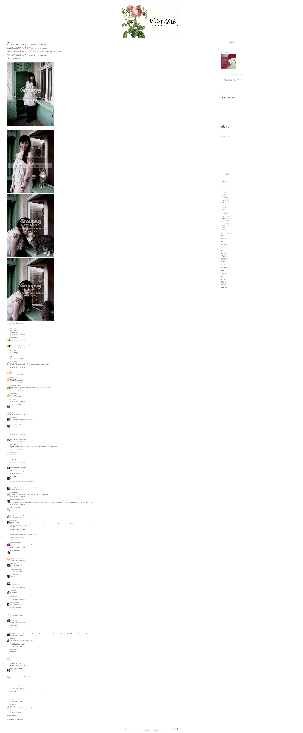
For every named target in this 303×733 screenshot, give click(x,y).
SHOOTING (223, 278)
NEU (222, 262)
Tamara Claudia (13, 404)
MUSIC (222, 261)
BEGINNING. (225, 211)
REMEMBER (223, 273)
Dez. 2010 (225, 197)
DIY (221, 242)
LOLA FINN (12, 370)
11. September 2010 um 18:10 (17, 539)
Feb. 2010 (225, 223)
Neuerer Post (9, 717)
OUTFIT (11, 324)
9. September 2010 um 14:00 (17, 504)
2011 (223, 194)
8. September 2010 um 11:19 (17, 407)
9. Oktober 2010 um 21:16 (17, 712)
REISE (14, 324)
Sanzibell (12, 337)
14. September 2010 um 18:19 (17, 622)
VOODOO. (225, 207)
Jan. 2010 (225, 225)
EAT (221, 247)
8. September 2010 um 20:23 (17, 456)
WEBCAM (223, 284)
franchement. (12, 507)
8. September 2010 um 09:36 (17, 390)
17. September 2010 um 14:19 (17, 665)
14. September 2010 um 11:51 (17, 615)
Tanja (11, 612)
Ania (11, 638)
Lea (11, 410)
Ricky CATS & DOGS (14, 499)
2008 (223, 229)
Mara (11, 361)
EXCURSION (223, 252)
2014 (223, 188)
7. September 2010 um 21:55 (17, 367)
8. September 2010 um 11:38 (17, 414)
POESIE (222, 268)
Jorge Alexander (13, 618)
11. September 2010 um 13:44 (17, 517)
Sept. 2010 (225, 202)
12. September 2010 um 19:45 (17, 577)
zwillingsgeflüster (13, 668)
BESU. (8, 42)
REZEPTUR (223, 275)
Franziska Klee (13, 542)
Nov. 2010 (225, 199)
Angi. (11, 343)
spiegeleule (12, 550)
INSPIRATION (223, 258)
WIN (222, 285)
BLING (222, 241)
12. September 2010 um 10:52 (17, 560)
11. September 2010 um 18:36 (17, 547)
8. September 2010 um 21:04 (17, 462)
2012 (223, 192)
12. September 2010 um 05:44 (17, 553)
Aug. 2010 (225, 213)
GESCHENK (223, 255)
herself (11, 452)
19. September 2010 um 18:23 (17, 701)
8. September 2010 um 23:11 (17, 482)
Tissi (11, 590)
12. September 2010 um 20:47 (17, 587)
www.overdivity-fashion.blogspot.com (17, 644)
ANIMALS (223, 236)
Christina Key (12, 674)
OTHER (222, 264)
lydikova (11, 393)
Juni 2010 (225, 216)
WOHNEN (223, 287)
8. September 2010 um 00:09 (17, 382)
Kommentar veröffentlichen (12, 715)
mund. (222, 136)
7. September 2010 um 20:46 (17, 334)
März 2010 (225, 221)
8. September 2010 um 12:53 (17, 434)
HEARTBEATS (223, 256)
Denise (11, 520)
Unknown (12, 377)
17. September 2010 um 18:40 (17, 671)
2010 (223, 195)
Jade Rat (12, 574)
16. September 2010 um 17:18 (17, 646)
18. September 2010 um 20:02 (17, 694)
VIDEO (222, 281)
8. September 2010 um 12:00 (17, 421)
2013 (223, 190)
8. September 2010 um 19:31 (17, 441)
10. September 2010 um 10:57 (17, 510)
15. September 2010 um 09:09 (17, 635)
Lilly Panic (12, 417)
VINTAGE (223, 282)
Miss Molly (12, 656)
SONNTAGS (223, 279)
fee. (11, 476)
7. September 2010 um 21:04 (17, 358)
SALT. (224, 205)
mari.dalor (12, 492)
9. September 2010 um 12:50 (17, 496)
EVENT (222, 250)
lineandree (12, 602)
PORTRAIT (223, 270)
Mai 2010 (225, 218)
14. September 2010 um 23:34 (17, 628)
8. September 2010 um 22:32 (17, 473)
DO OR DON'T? (224, 244)
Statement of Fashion (14, 424)
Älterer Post (206, 717)
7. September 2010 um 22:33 (17, 374)
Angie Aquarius (13, 465)
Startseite (108, 717)
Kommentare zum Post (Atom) (17, 719)
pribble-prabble (13, 385)
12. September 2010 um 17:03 (17, 571)
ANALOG (222, 235)
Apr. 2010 (225, 220)
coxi (11, 563)
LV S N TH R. (225, 204)
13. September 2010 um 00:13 (17, 599)
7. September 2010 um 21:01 (17, 340)
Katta (11, 437)
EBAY (222, 249)
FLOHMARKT (223, 253)
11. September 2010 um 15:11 (17, 529)
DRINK (222, 246)
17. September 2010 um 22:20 (17, 688)
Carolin (11, 513)
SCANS (222, 276)
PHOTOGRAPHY (224, 267)
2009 (223, 227)
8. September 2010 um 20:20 (17, 449)
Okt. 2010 (225, 200)
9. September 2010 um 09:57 (17, 489)
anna (11, 580)
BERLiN (222, 239)
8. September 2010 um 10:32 (17, 401)
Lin (10, 704)
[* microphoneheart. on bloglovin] (228, 98)
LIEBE (222, 259)
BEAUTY (222, 238)
